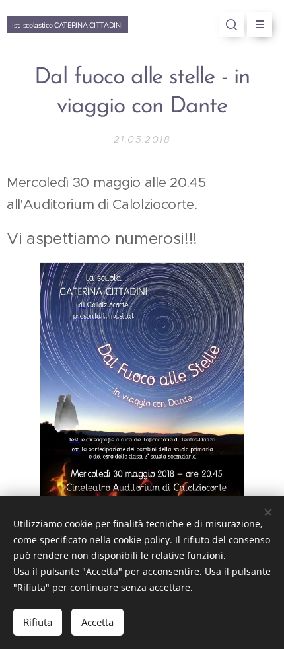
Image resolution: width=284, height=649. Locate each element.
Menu (259, 24)
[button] (231, 24)
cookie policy (142, 539)
